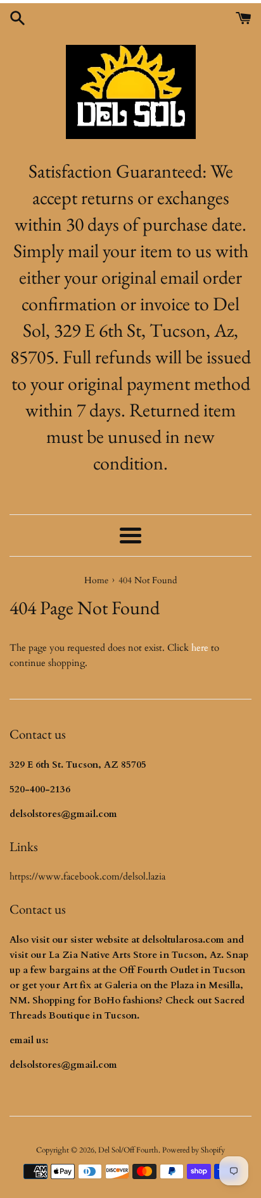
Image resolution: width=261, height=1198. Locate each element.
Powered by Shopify (193, 1150)
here (199, 647)
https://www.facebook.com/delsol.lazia (87, 876)
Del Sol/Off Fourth (128, 1150)
